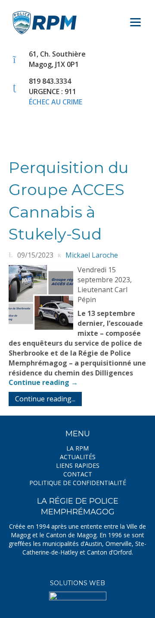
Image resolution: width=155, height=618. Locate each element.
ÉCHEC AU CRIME (55, 102)
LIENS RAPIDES (77, 465)
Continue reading (43, 382)
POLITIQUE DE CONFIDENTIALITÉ (77, 483)
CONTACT (77, 474)
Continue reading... (45, 399)
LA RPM (77, 448)
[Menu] (135, 18)
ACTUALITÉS (78, 457)
